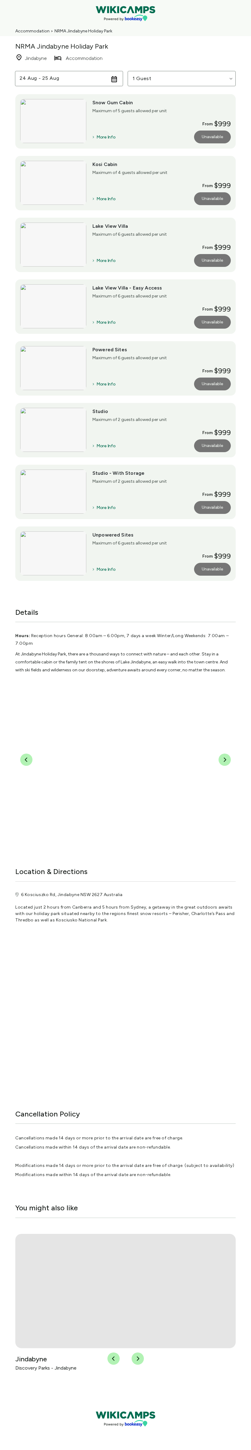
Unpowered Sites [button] (112, 535)
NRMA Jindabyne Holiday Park (83, 31)
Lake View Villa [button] (110, 226)
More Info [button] (105, 137)
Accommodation (32, 31)
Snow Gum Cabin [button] (112, 102)
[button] (182, 78)
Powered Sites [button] (109, 349)
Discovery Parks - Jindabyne (46, 1368)
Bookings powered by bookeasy (125, 1431)
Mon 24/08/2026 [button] (41, 78)
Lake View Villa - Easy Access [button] (127, 288)
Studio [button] (100, 411)
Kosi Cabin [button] (105, 164)
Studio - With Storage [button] (118, 473)
